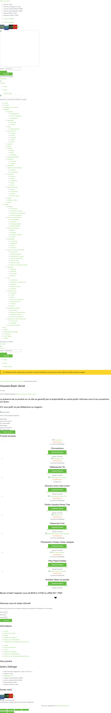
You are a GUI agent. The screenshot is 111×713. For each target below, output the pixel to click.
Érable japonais (14, 129)
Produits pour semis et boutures (16, 319)
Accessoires (13, 209)
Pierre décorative (15, 301)
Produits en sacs (12, 291)
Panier (5, 86)
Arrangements (14, 114)
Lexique (5, 631)
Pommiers (13, 137)
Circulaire (6, 105)
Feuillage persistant (13, 157)
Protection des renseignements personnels (16, 642)
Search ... (2, 69)
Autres (12, 142)
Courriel (2, 617)
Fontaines (13, 232)
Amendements (14, 219)
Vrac (4, 327)
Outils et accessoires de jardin (15, 250)
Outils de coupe (15, 263)
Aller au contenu (5, 1)
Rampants (13, 155)
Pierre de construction (16, 299)
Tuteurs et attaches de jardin (18, 265)
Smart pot (13, 284)
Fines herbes (14, 172)
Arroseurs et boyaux (16, 211)
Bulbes (9, 146)
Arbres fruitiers (11, 131)
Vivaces (12, 124)
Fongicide (13, 269)
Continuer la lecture (57, 452)
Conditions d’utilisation (10, 637)
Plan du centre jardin (9, 633)
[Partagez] (18, 710)
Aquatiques (10, 120)
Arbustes (9, 144)
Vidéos (5, 329)
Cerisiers (12, 133)
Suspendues (14, 118)
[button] (13, 99)
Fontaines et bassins (13, 228)
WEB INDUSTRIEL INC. (63, 706)
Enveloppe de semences (10, 107)
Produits (5, 204)
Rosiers (9, 198)
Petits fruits (10, 174)
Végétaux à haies (12, 200)
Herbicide (13, 271)
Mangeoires (13, 243)
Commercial (6, 334)
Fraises (12, 178)
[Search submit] (3, 71)
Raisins (12, 183)
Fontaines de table (16, 235)
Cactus (12, 189)
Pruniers (12, 140)
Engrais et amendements (14, 217)
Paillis (12, 297)
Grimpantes (10, 165)
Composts (13, 222)
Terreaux (13, 304)
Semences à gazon (16, 314)
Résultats (6, 74)
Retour (5, 635)
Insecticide (13, 273)
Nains (12, 153)
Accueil (5, 103)
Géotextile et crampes (17, 256)
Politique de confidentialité (11, 640)
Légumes (13, 170)
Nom (1, 615)
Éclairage (13, 323)
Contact (5, 338)
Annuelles (10, 112)
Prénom (2, 612)
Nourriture (13, 248)
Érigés (12, 150)
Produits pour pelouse (13, 308)
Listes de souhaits (8, 19)
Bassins (12, 230)
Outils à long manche (16, 258)
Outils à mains (14, 260)
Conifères (9, 148)
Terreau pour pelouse (16, 317)
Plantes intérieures (12, 187)
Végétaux (6, 109)
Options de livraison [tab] (6, 421)
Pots (8, 278)
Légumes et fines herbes (14, 168)
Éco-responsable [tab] (5, 423)
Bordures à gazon (15, 254)
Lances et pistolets (16, 215)
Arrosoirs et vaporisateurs (18, 213)
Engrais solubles (15, 226)
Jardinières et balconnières (18, 282)
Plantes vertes (14, 196)
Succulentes (14, 191)
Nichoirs (12, 245)
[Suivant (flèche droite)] (10, 712)
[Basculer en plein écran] (10, 710)
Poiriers (12, 135)
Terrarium (13, 288)
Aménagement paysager (10, 332)
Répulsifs (13, 276)
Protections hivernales (13, 325)
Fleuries (12, 194)
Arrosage (9, 207)
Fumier (12, 295)
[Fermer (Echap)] (25, 710)
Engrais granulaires (15, 224)
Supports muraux (15, 286)
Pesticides (10, 267)
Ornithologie (10, 239)
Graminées (10, 159)
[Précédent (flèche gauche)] (3, 712)
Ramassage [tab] (3, 419)
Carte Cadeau (7, 336)
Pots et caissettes (15, 116)
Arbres (9, 127)
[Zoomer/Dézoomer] (3, 710)
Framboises (13, 181)
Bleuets (12, 176)
